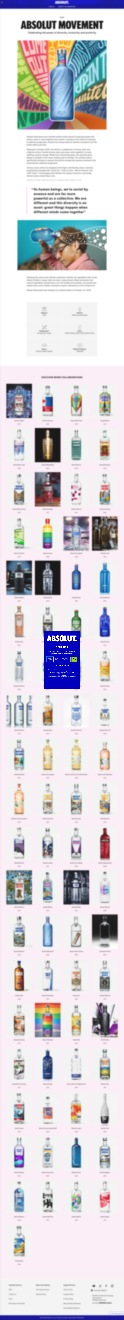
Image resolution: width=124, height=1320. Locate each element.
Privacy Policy (58, 673)
